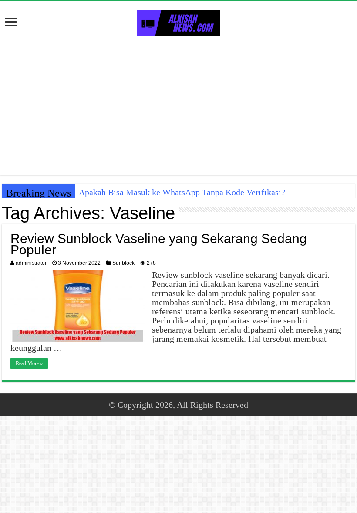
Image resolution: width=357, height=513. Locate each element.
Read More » (29, 363)
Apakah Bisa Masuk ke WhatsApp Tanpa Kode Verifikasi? (182, 192)
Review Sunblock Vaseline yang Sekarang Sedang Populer (158, 244)
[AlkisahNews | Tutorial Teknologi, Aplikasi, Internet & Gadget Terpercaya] (178, 21)
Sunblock (123, 263)
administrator (31, 263)
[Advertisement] (178, 106)
